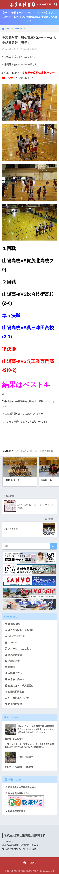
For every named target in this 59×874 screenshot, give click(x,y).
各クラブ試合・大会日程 (20, 630)
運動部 (49, 451)
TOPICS (12, 642)
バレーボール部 (36, 451)
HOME (31, 863)
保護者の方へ (15, 673)
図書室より (14, 667)
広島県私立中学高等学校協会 (22, 787)
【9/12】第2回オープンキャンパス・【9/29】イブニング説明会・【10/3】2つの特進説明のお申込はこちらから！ (29, 16)
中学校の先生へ (16, 679)
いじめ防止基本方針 (18, 698)
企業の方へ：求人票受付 (20, 685)
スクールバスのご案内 (19, 648)
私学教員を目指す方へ (19, 793)
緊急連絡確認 (15, 655)
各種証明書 (14, 661)
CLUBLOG (21, 451)
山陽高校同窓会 (16, 691)
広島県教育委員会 (16, 811)
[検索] (53, 546)
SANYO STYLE (16, 636)
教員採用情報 (15, 704)
